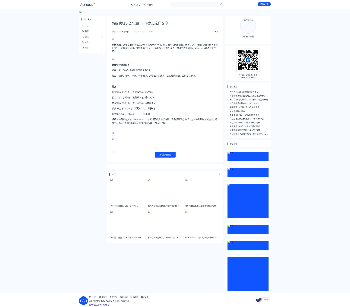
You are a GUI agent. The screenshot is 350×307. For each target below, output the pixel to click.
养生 (216, 31)
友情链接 (113, 297)
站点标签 (144, 297)
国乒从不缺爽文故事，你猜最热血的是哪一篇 (249, 99)
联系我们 (103, 297)
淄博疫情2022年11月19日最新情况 (244, 107)
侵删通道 (124, 297)
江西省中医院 (123, 31)
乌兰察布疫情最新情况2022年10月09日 (247, 118)
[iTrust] (263, 302)
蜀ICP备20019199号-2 (99, 305)
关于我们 (93, 297)
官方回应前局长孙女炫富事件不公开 (245, 92)
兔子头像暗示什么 (237, 111)
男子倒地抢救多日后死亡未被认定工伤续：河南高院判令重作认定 (249, 96)
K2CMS (109, 301)
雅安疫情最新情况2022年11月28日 (244, 103)
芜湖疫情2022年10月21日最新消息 (244, 115)
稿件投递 (264, 4)
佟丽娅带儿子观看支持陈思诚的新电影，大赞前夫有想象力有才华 (249, 134)
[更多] (219, 174)
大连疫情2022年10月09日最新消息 (245, 122)
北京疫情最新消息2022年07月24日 (245, 130)
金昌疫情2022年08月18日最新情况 (245, 126)
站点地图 (134, 297)
